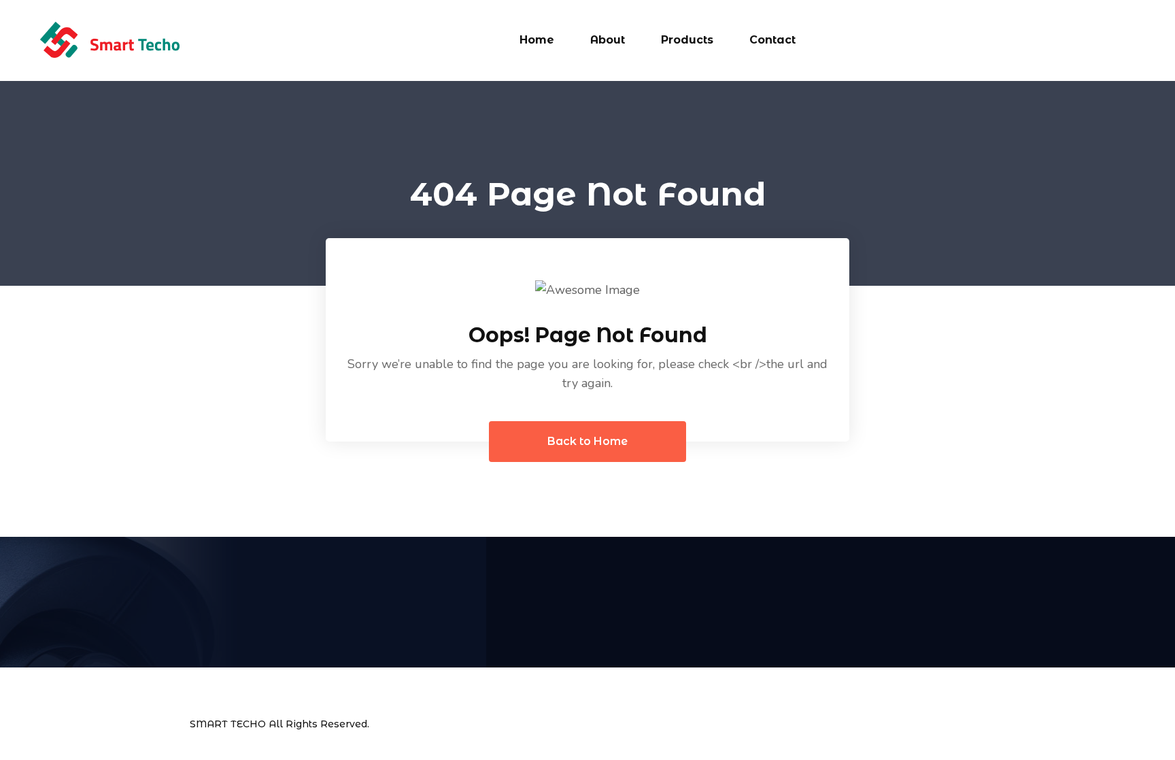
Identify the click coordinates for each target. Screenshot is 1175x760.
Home (537, 39)
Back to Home (587, 441)
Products (687, 39)
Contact (772, 39)
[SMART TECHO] (109, 39)
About (607, 39)
